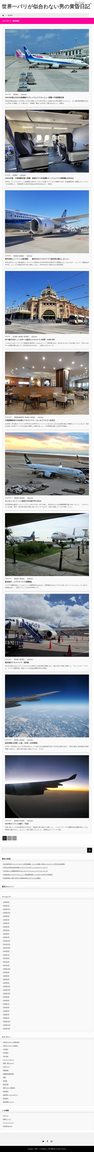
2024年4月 (6, 905)
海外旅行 (15, 255)
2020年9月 (6, 972)
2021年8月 (6, 951)
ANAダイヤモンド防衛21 (10, 1045)
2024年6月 (6, 902)
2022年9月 (6, 930)
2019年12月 (6, 986)
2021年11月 (6, 944)
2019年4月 (6, 1014)
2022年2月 (6, 937)
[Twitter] (43, 1141)
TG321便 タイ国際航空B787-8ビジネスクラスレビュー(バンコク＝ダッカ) (25, 871)
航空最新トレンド (8, 1102)
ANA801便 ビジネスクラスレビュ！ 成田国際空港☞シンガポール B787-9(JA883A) (28, 874)
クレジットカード (8, 1060)
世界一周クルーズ (8, 1063)
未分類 (5, 1081)
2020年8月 (6, 976)
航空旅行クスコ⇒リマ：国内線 (17, 662)
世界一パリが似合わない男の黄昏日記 (46, 6)
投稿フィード (7, 1119)
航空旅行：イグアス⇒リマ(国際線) (18, 582)
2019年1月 (6, 1018)
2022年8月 (6, 933)
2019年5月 (6, 1011)
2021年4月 (6, 961)
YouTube (5, 1056)
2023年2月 (6, 926)
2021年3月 (6, 965)
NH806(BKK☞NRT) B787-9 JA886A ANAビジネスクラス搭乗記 (22, 878)
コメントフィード (8, 1122)
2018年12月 (6, 1021)
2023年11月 (6, 909)
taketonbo (24, 94)
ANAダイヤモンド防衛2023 (11, 1042)
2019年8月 (6, 1000)
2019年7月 (6, 1004)
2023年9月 (6, 916)
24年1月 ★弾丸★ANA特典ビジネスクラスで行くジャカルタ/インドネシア (25, 867)
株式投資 (5, 1084)
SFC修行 (15, 336)
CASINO (5, 1049)
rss (76, 2)
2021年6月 (6, 958)
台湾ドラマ (6, 1067)
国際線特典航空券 (19, 417)
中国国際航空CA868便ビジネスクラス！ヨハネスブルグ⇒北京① (30, 420)
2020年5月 (6, 979)
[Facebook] (47, 1141)
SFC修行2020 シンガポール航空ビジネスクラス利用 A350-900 (30, 340)
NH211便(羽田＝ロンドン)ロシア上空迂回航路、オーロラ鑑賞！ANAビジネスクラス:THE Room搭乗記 (34, 864)
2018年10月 (6, 1028)
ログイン (5, 1115)
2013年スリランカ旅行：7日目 (17, 824)
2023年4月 (6, 919)
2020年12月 (6, 969)
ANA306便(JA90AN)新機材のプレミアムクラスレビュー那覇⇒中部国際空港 (34, 97)
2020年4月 (6, 982)
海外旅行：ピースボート (10, 1095)
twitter (79, 2)
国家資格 (5, 1070)
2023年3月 (6, 923)
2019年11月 (6, 990)
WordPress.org (7, 1126)
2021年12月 (6, 940)
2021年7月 (6, 954)
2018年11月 (6, 1025)
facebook (83, 2)
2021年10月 (6, 947)
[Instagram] (51, 1141)
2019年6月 (6, 1007)
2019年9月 (6, 997)
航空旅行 (15, 94)
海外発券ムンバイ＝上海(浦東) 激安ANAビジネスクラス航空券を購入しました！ (37, 259)
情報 (4, 1077)
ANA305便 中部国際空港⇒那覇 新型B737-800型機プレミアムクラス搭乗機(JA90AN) (39, 178)
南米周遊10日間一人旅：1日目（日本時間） (22, 743)
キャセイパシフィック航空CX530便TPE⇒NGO (23, 501)
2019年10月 (6, 993)
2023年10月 (6, 912)
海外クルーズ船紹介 (9, 1088)
